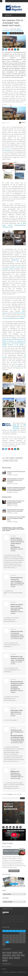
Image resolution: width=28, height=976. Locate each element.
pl (19, 33)
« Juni (3, 946)
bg (22, 33)
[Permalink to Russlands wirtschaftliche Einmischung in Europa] (4, 472)
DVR (21, 952)
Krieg (14, 955)
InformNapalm (5, 30)
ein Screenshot (5, 150)
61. (7, 458)
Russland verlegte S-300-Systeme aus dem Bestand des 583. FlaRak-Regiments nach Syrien (15, 502)
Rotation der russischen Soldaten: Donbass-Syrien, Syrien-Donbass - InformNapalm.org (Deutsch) (17, 608)
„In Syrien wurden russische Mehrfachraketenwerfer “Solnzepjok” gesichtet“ (14, 225)
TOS (16, 460)
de (8, 33)
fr (5, 33)
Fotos (15, 366)
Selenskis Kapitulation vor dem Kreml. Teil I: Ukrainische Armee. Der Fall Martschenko (15, 480)
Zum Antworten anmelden (17, 638)
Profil (15, 313)
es (10, 33)
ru (3, 33)
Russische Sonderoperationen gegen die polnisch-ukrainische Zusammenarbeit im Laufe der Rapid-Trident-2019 (16, 489)
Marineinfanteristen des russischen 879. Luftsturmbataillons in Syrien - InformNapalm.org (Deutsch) (17, 581)
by (12, 33)
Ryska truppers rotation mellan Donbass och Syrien (17, 712)
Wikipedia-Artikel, (15, 260)
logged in (10, 794)
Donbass (12, 458)
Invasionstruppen (7, 955)
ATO (4, 952)
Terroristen (17, 957)
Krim (19, 955)
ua (17, 33)
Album (18, 313)
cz (15, 33)
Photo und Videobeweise (16, 30)
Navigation (8, 15)
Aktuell (19, 29)
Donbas (9, 952)
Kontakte (23, 313)
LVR (23, 955)
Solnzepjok (6, 460)
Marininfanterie (19, 458)
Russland (6, 957)
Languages (3, 968)
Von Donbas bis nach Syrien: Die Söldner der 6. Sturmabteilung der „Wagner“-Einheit (16, 518)
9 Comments (13, 29)
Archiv (19, 366)
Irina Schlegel (13, 430)
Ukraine (5, 960)
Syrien (11, 460)
